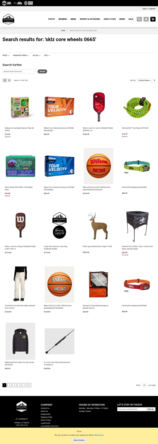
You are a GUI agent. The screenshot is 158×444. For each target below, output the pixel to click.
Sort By (133, 80)
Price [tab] (4, 55)
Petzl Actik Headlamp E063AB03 (134, 187)
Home (63, 30)
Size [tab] (46, 55)
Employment (45, 414)
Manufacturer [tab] (20, 55)
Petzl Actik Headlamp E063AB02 (134, 306)
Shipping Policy (46, 417)
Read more (99, 435)
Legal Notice (45, 423)
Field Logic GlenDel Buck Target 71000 (97, 246)
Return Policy (46, 420)
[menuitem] (52, 19)
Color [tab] (35, 55)
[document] (79, 437)
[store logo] (8, 19)
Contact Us (45, 408)
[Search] (35, 71)
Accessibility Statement (50, 426)
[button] (146, 19)
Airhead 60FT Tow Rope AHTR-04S (135, 128)
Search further (12, 65)
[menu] (91, 19)
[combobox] (139, 19)
